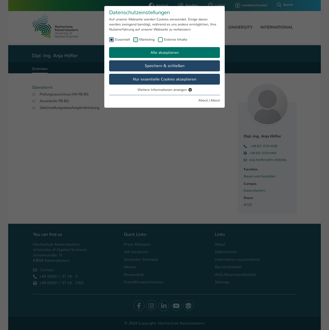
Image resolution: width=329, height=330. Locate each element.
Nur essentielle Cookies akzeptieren (164, 79)
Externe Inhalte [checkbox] (175, 39)
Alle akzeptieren (165, 52)
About (203, 100)
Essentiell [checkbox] (122, 39)
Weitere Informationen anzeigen (163, 89)
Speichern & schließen (164, 65)
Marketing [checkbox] (147, 39)
